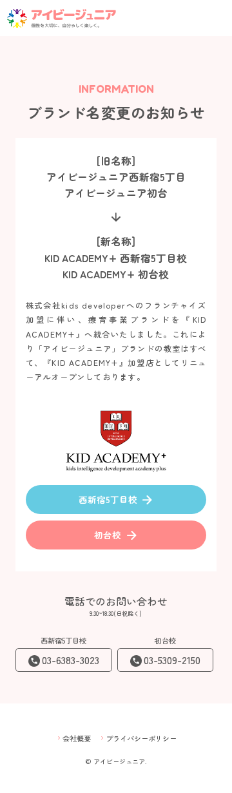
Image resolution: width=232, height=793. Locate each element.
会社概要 (73, 738)
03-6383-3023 (70, 660)
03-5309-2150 (172, 660)
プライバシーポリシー (138, 738)
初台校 (116, 535)
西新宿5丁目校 (116, 500)
